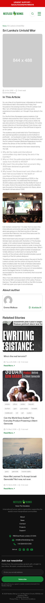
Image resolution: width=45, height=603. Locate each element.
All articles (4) (36, 307)
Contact (22, 524)
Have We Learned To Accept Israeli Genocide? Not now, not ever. (20, 478)
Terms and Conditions (28, 599)
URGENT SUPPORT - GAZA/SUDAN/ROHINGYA (22, 3)
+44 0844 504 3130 (24, 544)
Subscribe (22, 579)
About (22, 517)
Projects (22, 527)
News (22, 520)
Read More (8, 365)
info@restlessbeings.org (24, 540)
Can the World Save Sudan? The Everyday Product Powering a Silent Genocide (20, 420)
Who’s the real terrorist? (15, 356)
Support (22, 530)
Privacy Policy (14, 599)
